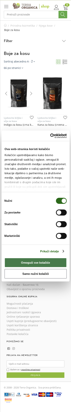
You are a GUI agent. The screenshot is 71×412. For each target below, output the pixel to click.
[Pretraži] (63, 14)
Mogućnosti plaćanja (20, 303)
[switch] (61, 212)
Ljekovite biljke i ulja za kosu (13, 119)
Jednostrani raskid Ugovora (24, 312)
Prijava (36, 375)
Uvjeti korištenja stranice (22, 325)
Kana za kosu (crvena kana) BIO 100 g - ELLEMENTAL (52, 124)
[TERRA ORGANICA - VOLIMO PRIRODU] (31, 6)
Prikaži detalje (49, 251)
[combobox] (35, 14)
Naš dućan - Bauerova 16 (22, 284)
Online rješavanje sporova (23, 316)
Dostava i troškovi (18, 308)
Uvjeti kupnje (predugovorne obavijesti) (31, 321)
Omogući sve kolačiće (35, 262)
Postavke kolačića (17, 334)
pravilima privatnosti (30, 369)
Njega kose (46, 25)
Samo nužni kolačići (35, 273)
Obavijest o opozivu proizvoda (26, 289)
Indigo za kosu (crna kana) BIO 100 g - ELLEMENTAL (19, 124)
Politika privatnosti (18, 329)
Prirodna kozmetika (22, 25)
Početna (5, 25)
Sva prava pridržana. (49, 387)
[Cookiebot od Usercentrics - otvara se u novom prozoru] (50, 135)
